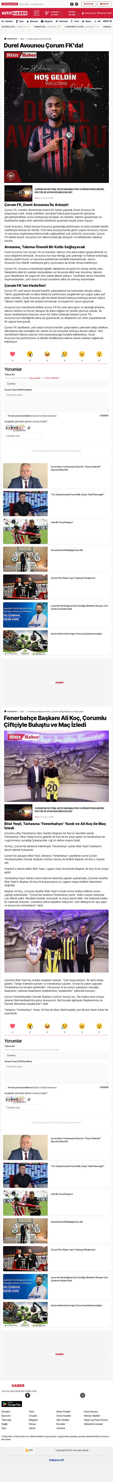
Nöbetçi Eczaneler (93, 1424)
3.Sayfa (33, 1415)
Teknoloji (63, 21)
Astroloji (60, 1428)
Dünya (88, 21)
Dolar (55, 12)
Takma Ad (9, 374)
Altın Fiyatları (62, 1419)
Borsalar (60, 1424)
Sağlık (4, 1424)
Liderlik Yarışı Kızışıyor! (62, 522)
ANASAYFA (12, 39)
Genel (32, 1428)
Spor (21, 21)
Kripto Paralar (63, 1411)
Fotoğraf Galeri (37, 4)
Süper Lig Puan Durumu (96, 1419)
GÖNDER (104, 415)
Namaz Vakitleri (92, 1415)
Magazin (49, 21)
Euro (72, 12)
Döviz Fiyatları (63, 1415)
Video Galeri (24, 4)
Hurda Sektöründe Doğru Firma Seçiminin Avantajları (76, 633)
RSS (31, 1450)
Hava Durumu (91, 1411)
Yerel (76, 21)
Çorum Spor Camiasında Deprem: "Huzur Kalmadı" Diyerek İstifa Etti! (76, 468)
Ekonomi (34, 21)
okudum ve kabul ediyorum (32, 415)
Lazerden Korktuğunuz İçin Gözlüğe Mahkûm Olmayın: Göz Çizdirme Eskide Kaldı (79, 607)
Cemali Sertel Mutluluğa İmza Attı (67, 550)
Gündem (9, 21)
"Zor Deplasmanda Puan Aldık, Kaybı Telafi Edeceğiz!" (77, 494)
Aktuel (101, 21)
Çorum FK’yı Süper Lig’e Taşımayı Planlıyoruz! (73, 578)
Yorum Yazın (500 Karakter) (18, 389)
